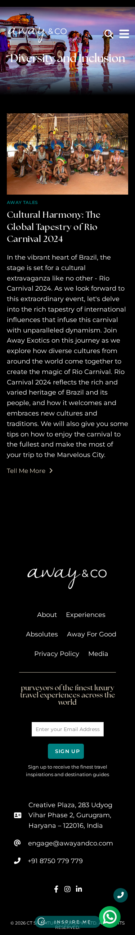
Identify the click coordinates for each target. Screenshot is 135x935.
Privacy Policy (56, 654)
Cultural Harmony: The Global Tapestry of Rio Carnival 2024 (54, 226)
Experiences (85, 615)
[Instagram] (67, 889)
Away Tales (22, 202)
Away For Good (91, 634)
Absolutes (42, 634)
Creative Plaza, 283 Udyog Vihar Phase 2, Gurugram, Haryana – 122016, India (70, 815)
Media (98, 654)
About (47, 615)
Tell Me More (30, 470)
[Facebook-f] (56, 889)
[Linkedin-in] (79, 889)
